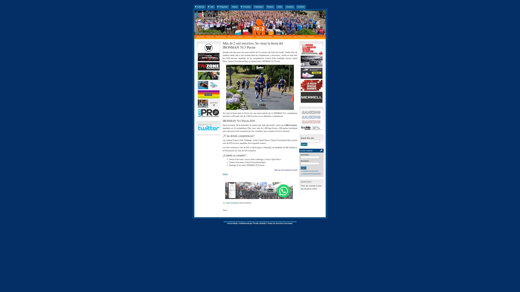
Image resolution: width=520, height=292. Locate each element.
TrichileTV (249, 37)
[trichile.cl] (260, 22)
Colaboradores (282, 222)
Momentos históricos (283, 37)
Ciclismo (301, 7)
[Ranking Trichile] (311, 130)
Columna (200, 7)
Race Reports (300, 37)
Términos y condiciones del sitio (249, 222)
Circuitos (246, 7)
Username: (305, 155)
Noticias (200, 37)
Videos (234, 7)
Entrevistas (221, 37)
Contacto (292, 222)
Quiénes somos (269, 222)
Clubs (279, 7)
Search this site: (307, 138)
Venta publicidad (230, 222)
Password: (305, 161)
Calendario (259, 7)
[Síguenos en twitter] (208, 130)
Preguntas (224, 7)
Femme (311, 37)
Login (228, 203)
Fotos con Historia (264, 37)
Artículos (210, 37)
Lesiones (289, 7)
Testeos (270, 7)
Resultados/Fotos (235, 37)
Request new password (311, 174)
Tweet (225, 210)
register (235, 203)
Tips (212, 7)
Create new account (310, 171)
